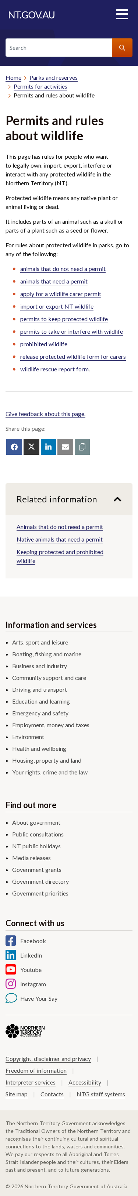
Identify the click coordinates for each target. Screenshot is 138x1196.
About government (36, 822)
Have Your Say (38, 998)
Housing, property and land (46, 760)
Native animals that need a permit (60, 539)
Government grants (36, 869)
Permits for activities (40, 86)
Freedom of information (36, 1070)
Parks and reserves (53, 77)
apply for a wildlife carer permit (60, 293)
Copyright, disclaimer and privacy (48, 1058)
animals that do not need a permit (63, 268)
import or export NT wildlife (56, 306)
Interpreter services (31, 1082)
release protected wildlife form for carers (73, 356)
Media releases (31, 857)
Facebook (33, 940)
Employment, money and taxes (50, 724)
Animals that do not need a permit (60, 526)
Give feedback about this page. (45, 413)
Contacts (52, 1093)
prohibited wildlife (43, 343)
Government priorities (40, 893)
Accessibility (84, 1082)
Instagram (33, 983)
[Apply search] (122, 47)
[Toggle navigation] (122, 14)
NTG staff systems (101, 1093)
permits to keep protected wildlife (64, 318)
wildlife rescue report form (54, 368)
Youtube (31, 969)
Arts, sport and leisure (40, 642)
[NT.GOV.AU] (31, 14)
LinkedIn (31, 955)
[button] (82, 447)
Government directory (40, 881)
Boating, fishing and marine (46, 653)
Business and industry (39, 665)
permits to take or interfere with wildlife (71, 331)
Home (13, 77)
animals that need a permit (54, 281)
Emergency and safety (40, 712)
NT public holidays (36, 845)
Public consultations (38, 834)
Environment (28, 736)
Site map (17, 1093)
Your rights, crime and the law (50, 772)
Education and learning (41, 701)
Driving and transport (39, 689)
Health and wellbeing (39, 748)
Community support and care (49, 677)
